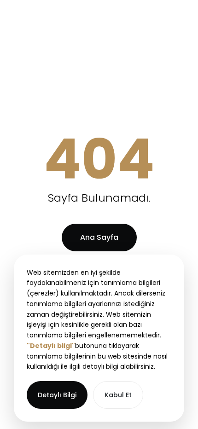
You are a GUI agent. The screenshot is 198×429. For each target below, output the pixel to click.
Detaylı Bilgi (57, 395)
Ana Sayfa (99, 237)
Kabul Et (118, 395)
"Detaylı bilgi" (51, 345)
